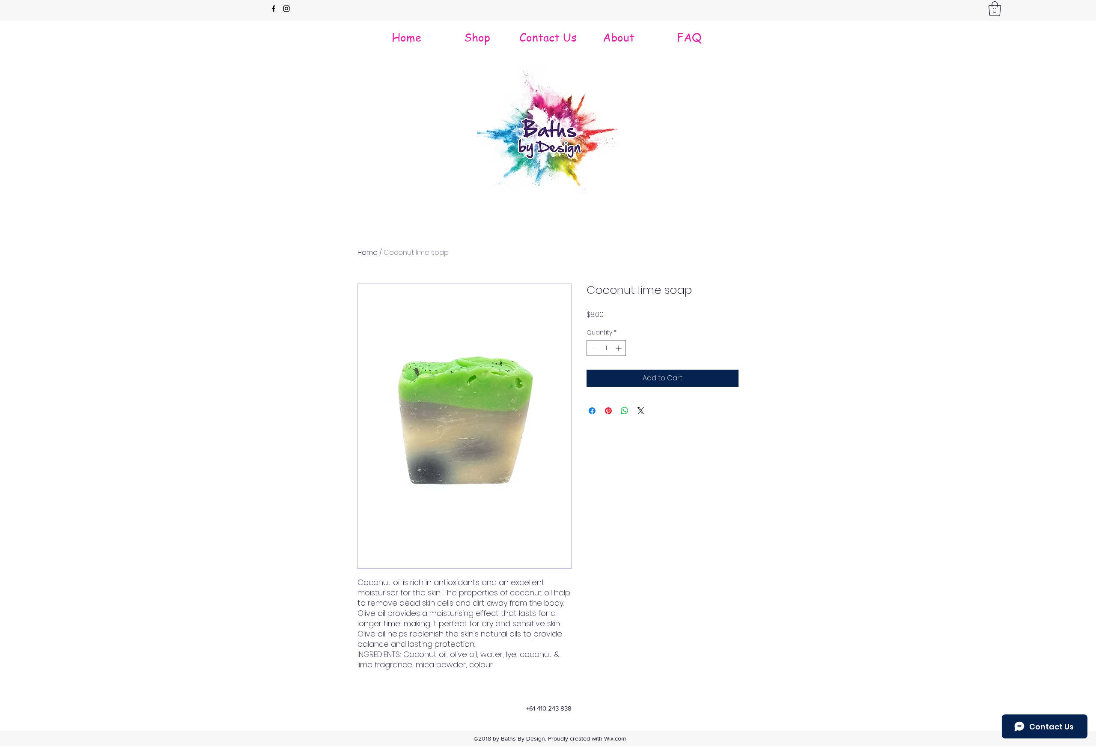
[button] (995, 8)
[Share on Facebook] (592, 411)
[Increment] (619, 348)
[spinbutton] (606, 348)
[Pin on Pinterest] (608, 411)
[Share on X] (641, 411)
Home (367, 252)
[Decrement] (593, 348)
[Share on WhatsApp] (624, 411)
